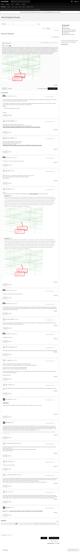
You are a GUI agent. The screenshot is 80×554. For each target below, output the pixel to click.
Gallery (23, 6)
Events (16, 6)
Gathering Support (53, 42)
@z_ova (4, 511)
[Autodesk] (4, 1)
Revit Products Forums (23, 9)
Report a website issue (73, 550)
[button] (21, 67)
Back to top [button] (5, 550)
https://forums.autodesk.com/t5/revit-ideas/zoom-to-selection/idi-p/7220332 (26, 511)
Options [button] (56, 30)
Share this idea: (50, 543)
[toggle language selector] (72, 1)
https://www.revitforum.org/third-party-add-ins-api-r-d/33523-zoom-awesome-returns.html (22, 145)
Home (2, 9)
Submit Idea (64, 44)
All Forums (66, 27)
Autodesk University (29, 6)
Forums (8, 6)
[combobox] (20, 1)
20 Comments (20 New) (42, 88)
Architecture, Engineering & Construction (11, 9)
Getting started (67, 28)
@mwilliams (6, 195)
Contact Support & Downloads (70, 30)
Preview (57, 521)
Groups (20, 6)
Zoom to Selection (34, 193)
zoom (18, 108)
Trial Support (66, 33)
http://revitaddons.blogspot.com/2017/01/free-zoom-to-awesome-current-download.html (21, 127)
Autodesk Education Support (69, 31)
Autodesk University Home (69, 34)
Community (3, 6)
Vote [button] (5, 88)
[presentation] (2, 524)
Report (56, 85)
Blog (13, 6)
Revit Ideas (31, 9)
